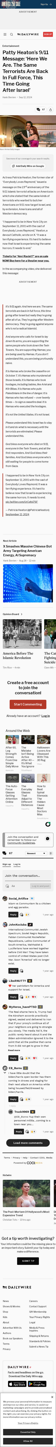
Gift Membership (38, 1311)
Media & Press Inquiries (36, 1329)
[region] (28, 1420)
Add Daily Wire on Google (30, 166)
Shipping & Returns (39, 1336)
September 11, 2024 (17, 514)
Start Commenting (28, 704)
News (6, 1301)
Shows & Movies (11, 1306)
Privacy (6, 1349)
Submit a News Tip (38, 1346)
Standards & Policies (40, 1341)
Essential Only (28, 1432)
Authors (7, 1333)
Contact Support (38, 1306)
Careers (33, 1301)
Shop (5, 1311)
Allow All (28, 1441)
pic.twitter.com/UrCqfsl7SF (22, 501)
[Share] (51, 110)
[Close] (52, 1397)
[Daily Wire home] (28, 34)
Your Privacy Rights (39, 1317)
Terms (6, 1343)
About (6, 1322)
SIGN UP (48, 34)
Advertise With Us (12, 1327)
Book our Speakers (13, 1338)
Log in (46, 716)
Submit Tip (28, 1261)
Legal (32, 1322)
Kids (5, 1317)
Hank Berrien (9, 97)
